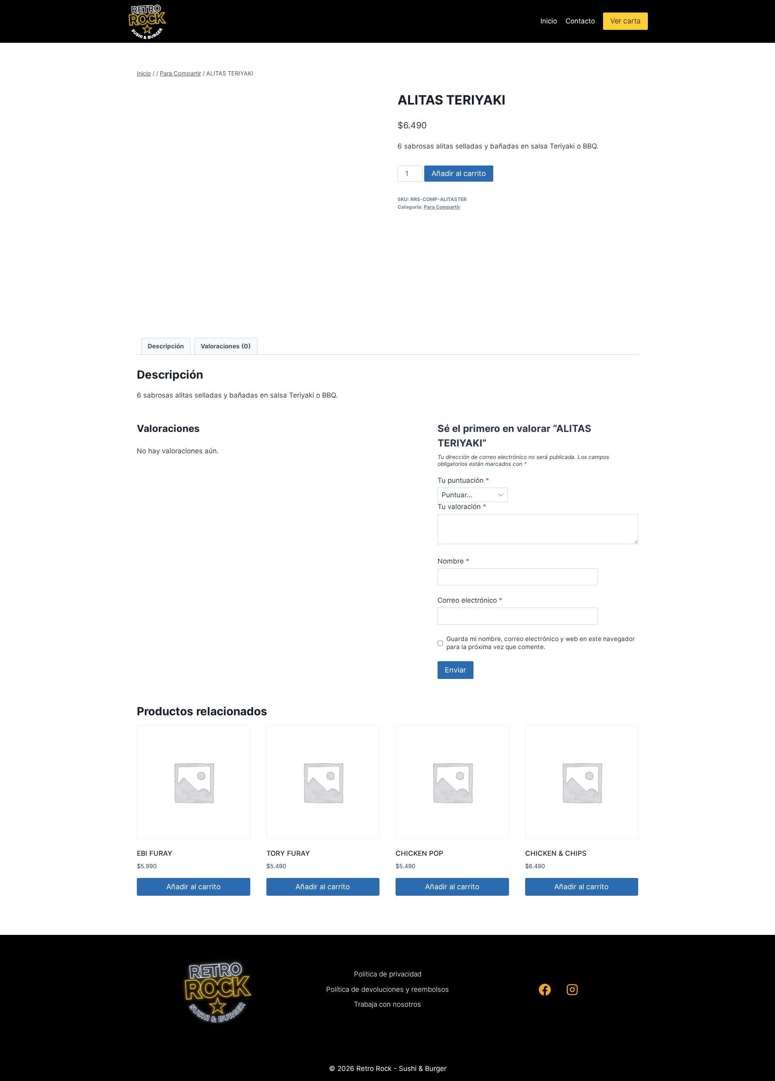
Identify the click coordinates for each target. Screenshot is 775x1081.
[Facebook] (545, 989)
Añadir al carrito (458, 173)
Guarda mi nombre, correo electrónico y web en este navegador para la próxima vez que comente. (540, 643)
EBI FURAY (154, 853)
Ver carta (625, 21)
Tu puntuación (463, 480)
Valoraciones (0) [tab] (226, 346)
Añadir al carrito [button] (193, 886)
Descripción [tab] (166, 346)
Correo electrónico (470, 600)
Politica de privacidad (387, 974)
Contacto (580, 21)
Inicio (548, 21)
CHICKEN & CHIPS (555, 853)
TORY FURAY (288, 853)
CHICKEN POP (419, 853)
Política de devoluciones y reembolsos (387, 989)
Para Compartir (442, 207)
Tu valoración (462, 507)
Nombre (453, 561)
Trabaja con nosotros (387, 1004)
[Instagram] (572, 989)
